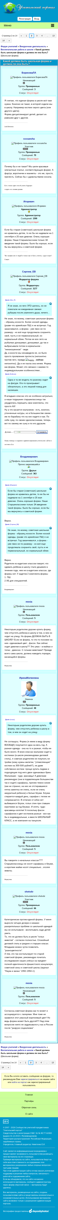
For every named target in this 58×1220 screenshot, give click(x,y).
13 (53, 36)
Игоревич (29, 201)
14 (3, 41)
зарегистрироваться (30, 1079)
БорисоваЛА (29, 72)
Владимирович (29, 456)
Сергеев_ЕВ (29, 271)
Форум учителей (9, 46)
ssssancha (29, 138)
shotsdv (29, 891)
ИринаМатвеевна (29, 678)
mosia (29, 601)
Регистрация (25, 19)
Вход (36, 19)
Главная (29, 1095)
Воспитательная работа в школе (17, 49)
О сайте (29, 1114)
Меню (7, 25)
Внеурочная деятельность (33, 46)
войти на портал (19, 1082)
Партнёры (29, 1101)
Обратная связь (29, 1107)
